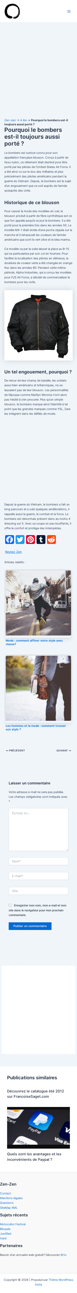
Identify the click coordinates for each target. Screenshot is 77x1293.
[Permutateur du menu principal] (69, 11)
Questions (7, 1203)
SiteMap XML (9, 1208)
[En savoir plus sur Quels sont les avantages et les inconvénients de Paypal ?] (38, 1127)
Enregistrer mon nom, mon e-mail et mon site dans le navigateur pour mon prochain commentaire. (37, 910)
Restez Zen (13, 552)
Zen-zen (10, 120)
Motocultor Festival (12, 1224)
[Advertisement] (38, 74)
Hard (3, 1238)
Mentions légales (11, 1198)
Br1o (64, 1255)
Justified (5, 1233)
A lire (23, 120)
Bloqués (5, 1229)
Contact (5, 1193)
